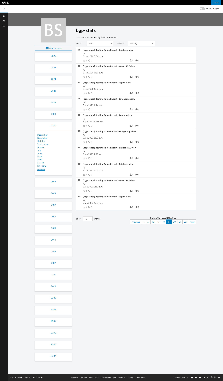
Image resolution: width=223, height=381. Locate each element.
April (39, 159)
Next (192, 222)
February (41, 166)
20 (174, 222)
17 (158, 222)
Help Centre (94, 377)
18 (164, 222)
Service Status (119, 377)
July (39, 150)
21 (180, 222)
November (42, 138)
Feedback (141, 377)
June (39, 153)
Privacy (74, 377)
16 (153, 222)
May (39, 156)
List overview (54, 48)
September (42, 144)
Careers (131, 377)
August (41, 147)
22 (185, 222)
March (40, 163)
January (41, 169)
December (42, 135)
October (41, 141)
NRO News (106, 377)
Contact (83, 377)
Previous (136, 222)
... (148, 222)
